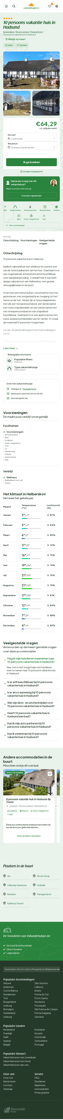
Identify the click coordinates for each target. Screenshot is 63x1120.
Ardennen (8, 986)
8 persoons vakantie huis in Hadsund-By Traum (28, 801)
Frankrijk (7, 1033)
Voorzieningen (28, 240)
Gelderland (9, 1013)
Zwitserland (40, 1040)
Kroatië (38, 1033)
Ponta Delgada (42, 1013)
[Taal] (57, 6)
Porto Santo (41, 998)
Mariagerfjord (36, 32)
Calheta (38, 986)
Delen (10, 45)
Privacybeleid (41, 1092)
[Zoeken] (14, 6)
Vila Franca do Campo (46, 1009)
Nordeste (39, 1001)
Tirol (5, 998)
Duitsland (39, 1029)
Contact (7, 1085)
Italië (5, 1037)
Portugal (39, 1044)
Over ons (8, 1077)
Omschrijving (11, 240)
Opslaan (23, 45)
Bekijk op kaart (16, 39)
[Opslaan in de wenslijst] (50, 774)
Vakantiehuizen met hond (16, 1061)
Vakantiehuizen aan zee (16, 1064)
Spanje (7, 1040)
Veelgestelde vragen (47, 242)
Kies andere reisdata (28, 835)
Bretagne (8, 1009)
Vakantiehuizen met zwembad (19, 1057)
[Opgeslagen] (50, 6)
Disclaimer (39, 1081)
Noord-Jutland (22, 32)
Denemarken (8, 32)
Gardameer (9, 994)
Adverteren (9, 1081)
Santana (39, 1016)
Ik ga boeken (31, 162)
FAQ (36, 1077)
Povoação (40, 1005)
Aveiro (37, 990)
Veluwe (7, 983)
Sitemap (7, 1088)
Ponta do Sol (41, 994)
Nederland (9, 1029)
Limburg (7, 1005)
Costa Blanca (10, 990)
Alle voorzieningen (17, 225)
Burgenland (9, 1001)
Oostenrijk (40, 1037)
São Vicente (41, 983)
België (6, 1044)
